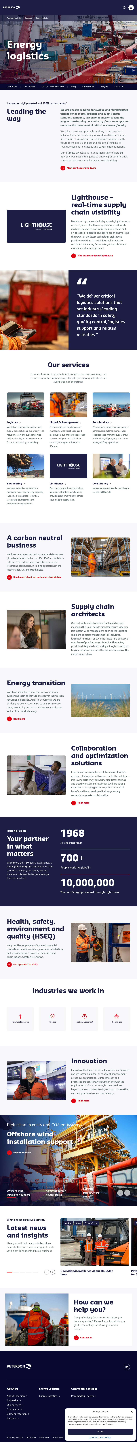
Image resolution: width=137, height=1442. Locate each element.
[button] (131, 1411)
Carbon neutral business (53, 87)
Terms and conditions (15, 1437)
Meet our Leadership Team (81, 168)
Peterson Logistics (14, 18)
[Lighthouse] (68, 478)
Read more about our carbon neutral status (37, 577)
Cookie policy (44, 1437)
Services (28, 18)
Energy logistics (48, 1396)
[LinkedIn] (127, 1367)
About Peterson (16, 1396)
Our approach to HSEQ (25, 964)
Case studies (88, 87)
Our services (29, 87)
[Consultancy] (111, 474)
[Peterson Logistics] (11, 7)
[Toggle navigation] (131, 7)
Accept (100, 1432)
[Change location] (124, 7)
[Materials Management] (68, 420)
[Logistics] (25, 418)
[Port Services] (111, 418)
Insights (104, 87)
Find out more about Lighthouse (95, 256)
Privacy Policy (105, 1437)
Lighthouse (12, 87)
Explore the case (22, 1153)
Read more (19, 719)
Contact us (119, 87)
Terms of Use (31, 1437)
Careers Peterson (17, 1414)
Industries (12, 1400)
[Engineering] (25, 480)
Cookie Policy (94, 1437)
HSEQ (73, 87)
